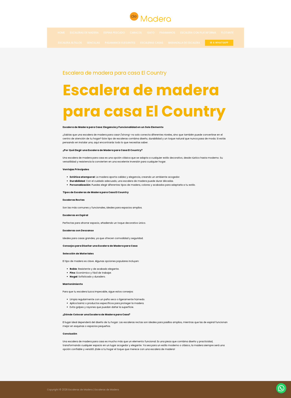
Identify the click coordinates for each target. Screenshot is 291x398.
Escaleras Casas (151, 42)
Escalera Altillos (70, 42)
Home (61, 32)
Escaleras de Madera (84, 32)
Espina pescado (114, 32)
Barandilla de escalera (184, 42)
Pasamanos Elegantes (120, 42)
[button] (219, 43)
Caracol (136, 32)
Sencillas (93, 42)
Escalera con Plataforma (198, 32)
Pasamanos (167, 32)
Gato (150, 32)
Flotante (227, 32)
